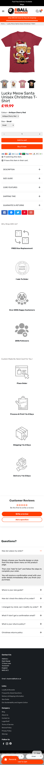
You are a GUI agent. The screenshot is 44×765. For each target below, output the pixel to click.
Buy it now (22, 146)
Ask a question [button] (22, 520)
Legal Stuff (5, 721)
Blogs (22, 4)
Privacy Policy (6, 731)
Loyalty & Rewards (8, 690)
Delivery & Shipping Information (13, 696)
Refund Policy (7, 728)
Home (3, 24)
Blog (3, 712)
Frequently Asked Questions (12, 693)
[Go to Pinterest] (24, 212)
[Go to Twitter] (18, 212)
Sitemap (5, 734)
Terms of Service (8, 724)
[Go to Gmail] (31, 212)
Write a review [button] (22, 514)
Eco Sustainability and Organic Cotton (15, 702)
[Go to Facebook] (4, 212)
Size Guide (5, 699)
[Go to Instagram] (7, 744)
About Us (5, 715)
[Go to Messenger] (11, 212)
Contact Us (5, 718)
